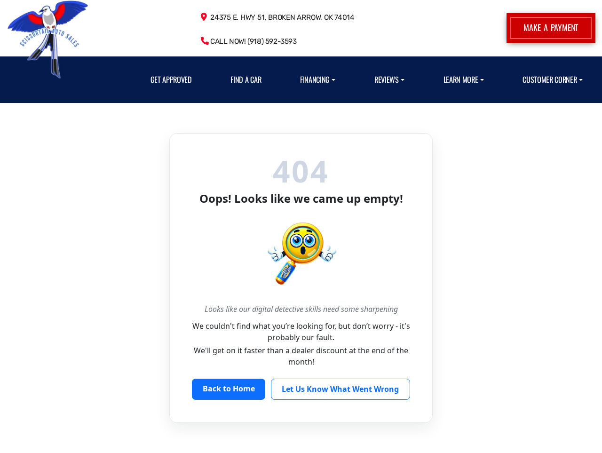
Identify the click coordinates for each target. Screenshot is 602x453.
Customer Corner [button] (550, 79)
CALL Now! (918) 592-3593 (252, 41)
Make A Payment (550, 27)
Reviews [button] (386, 79)
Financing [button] (315, 79)
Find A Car (245, 79)
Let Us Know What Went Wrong (340, 389)
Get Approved (171, 79)
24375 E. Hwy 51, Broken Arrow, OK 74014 (280, 17)
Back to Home (229, 388)
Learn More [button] (461, 79)
